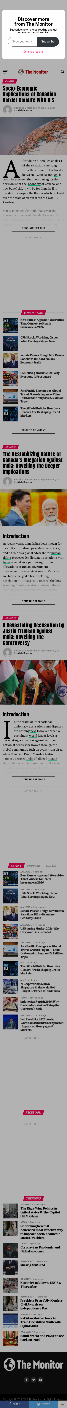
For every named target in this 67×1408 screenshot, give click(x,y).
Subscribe (48, 41)
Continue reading (33, 51)
